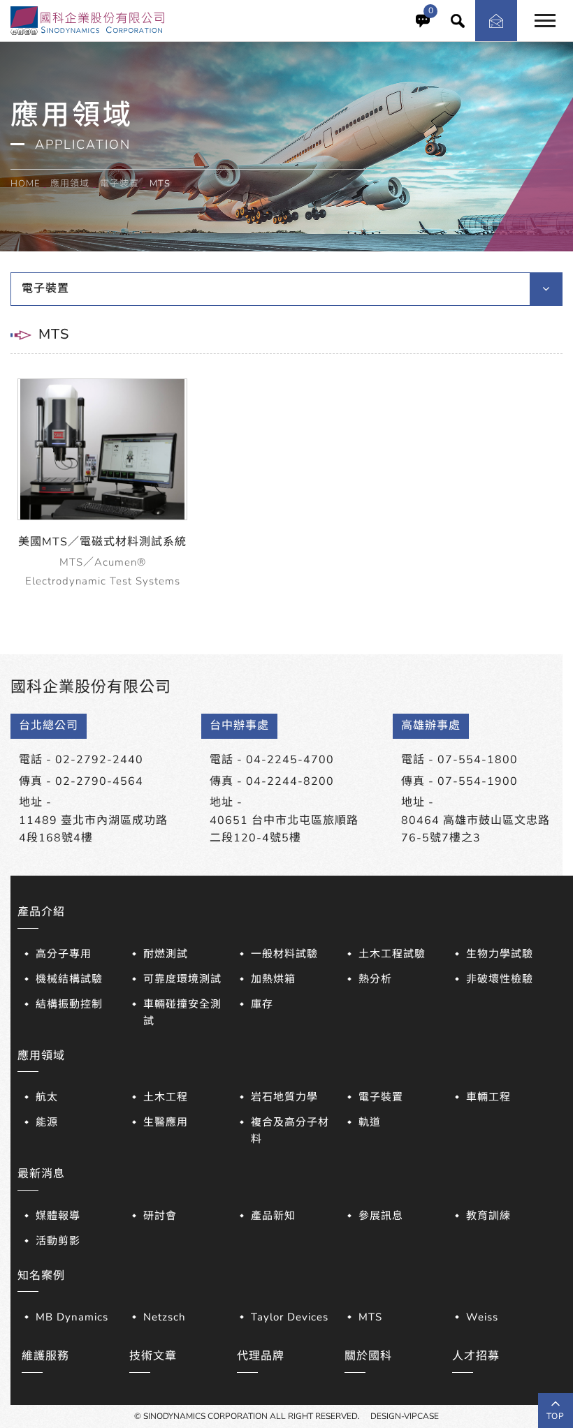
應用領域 (69, 183)
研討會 (160, 1216)
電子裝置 (119, 183)
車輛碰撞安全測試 (182, 1012)
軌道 (369, 1122)
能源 (47, 1122)
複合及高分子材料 (290, 1130)
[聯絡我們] (496, 20)
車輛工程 (488, 1097)
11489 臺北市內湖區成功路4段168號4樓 (93, 829)
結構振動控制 (69, 1004)
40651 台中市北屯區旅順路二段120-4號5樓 (284, 829)
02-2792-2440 (99, 759)
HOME (25, 183)
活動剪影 (58, 1241)
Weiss (482, 1317)
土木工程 (165, 1097)
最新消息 (41, 1174)
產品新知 (273, 1216)
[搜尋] (457, 20)
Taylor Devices (289, 1317)
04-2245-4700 (290, 759)
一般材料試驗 (284, 954)
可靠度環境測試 (182, 979)
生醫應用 (165, 1122)
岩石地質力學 (284, 1097)
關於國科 (368, 1356)
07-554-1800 (477, 759)
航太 (47, 1097)
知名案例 (41, 1275)
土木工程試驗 (392, 954)
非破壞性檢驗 (499, 979)
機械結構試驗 (69, 979)
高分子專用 (64, 954)
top (555, 1416)
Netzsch (164, 1317)
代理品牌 (260, 1356)
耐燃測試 (165, 954)
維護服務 (45, 1356)
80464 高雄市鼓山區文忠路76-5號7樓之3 (475, 829)
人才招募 (476, 1356)
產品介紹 (41, 912)
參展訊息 (380, 1216)
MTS (370, 1317)
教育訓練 (488, 1216)
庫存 (262, 1004)
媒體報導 (58, 1216)
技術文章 (153, 1356)
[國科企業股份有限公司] (87, 19)
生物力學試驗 (499, 954)
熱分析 (375, 979)
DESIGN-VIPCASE (404, 1416)
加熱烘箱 (273, 979)
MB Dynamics (72, 1317)
